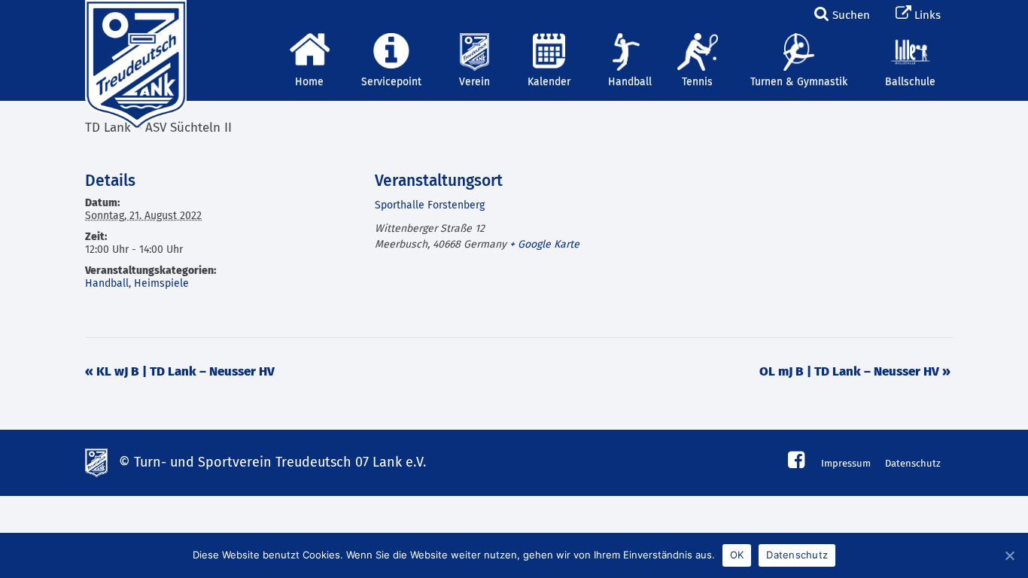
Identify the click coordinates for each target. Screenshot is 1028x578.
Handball (107, 283)
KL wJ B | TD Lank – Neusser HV (180, 372)
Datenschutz (913, 464)
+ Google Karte (544, 244)
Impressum (846, 464)
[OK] (1009, 555)
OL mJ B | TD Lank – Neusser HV (854, 372)
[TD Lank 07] (134, 19)
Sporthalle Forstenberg (430, 205)
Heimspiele (161, 283)
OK (737, 555)
